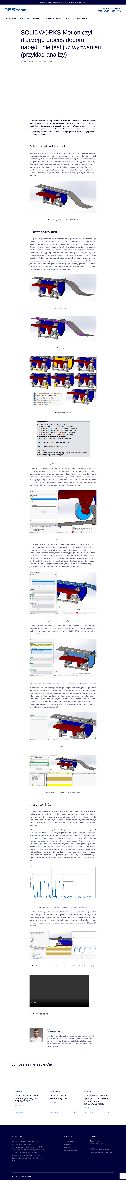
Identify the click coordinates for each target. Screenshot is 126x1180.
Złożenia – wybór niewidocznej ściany (59, 1097)
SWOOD (89, 1091)
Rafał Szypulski (47, 61)
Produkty (36, 18)
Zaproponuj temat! (80, 18)
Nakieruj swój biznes (53, 18)
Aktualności (24, 18)
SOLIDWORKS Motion (27, 61)
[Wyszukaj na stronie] (120, 18)
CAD (50, 1091)
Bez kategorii (18, 1091)
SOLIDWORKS (56, 1091)
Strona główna (10, 18)
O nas (67, 18)
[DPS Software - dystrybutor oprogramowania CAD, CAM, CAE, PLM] (102, 1142)
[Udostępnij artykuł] (40, 1112)
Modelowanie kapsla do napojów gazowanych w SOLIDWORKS (26, 1098)
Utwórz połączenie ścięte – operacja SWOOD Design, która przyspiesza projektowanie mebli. (97, 1099)
